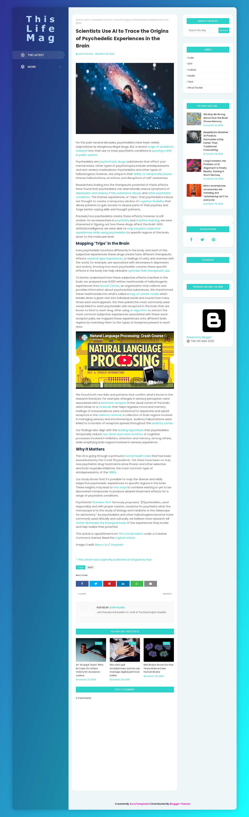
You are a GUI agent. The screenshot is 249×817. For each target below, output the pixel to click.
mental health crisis (137, 456)
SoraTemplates (139, 804)
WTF (190, 63)
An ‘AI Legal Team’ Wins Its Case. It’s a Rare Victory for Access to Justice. (89, 670)
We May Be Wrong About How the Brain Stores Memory (215, 118)
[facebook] (191, 239)
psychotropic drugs (112, 161)
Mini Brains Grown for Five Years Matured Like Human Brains (158, 668)
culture (192, 69)
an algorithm (138, 310)
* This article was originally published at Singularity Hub (114, 559)
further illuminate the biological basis (101, 523)
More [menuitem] (32, 67)
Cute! (191, 57)
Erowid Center (109, 286)
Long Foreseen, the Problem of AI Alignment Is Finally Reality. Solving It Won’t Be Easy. (215, 168)
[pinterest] (213, 239)
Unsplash (117, 544)
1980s (112, 472)
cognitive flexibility (151, 201)
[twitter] (202, 239)
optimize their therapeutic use (149, 271)
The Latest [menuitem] (36, 55)
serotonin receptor (114, 403)
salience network (109, 415)
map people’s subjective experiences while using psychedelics (118, 231)
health (191, 75)
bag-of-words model (143, 294)
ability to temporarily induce (153, 174)
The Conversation (131, 534)
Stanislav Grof (101, 502)
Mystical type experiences (105, 258)
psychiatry (122, 220)
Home (79, 19)
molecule (105, 407)
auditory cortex (162, 423)
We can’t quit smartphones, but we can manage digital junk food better (125, 670)
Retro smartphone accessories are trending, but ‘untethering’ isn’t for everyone (215, 193)
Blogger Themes (180, 804)
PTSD (112, 193)
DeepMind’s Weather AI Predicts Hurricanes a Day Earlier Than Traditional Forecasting (215, 141)
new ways (120, 487)
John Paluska (86, 53)
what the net (195, 87)
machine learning (147, 220)
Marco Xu (101, 544)
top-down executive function (123, 434)
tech (87, 19)
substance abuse (129, 193)
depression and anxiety (92, 193)
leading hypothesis (131, 430)
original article (125, 538)
